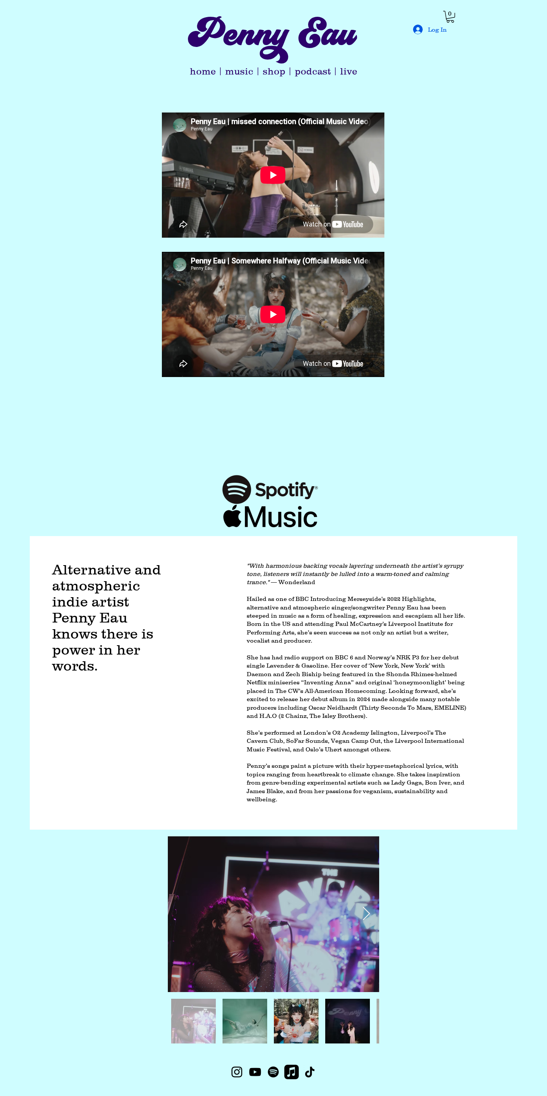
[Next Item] (366, 914)
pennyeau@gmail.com (273, 1088)
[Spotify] (273, 1072)
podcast (313, 71)
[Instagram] (237, 1072)
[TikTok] (310, 1072)
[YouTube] (255, 1072)
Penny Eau (272, 41)
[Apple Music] (291, 1072)
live (348, 71)
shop (274, 71)
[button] (450, 17)
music (239, 71)
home (203, 71)
